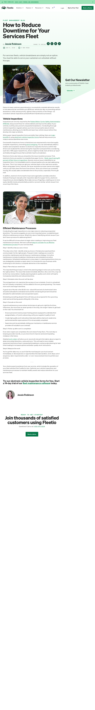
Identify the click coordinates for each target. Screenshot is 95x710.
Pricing (48, 8)
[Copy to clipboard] (59, 43)
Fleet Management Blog (14, 20)
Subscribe (70, 90)
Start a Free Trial (73, 8)
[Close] (93, 2)
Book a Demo (87, 8)
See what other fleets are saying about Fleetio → (43, 200)
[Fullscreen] (58, 221)
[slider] (26, 221)
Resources (38, 8)
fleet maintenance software (36, 383)
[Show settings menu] (51, 221)
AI (52, 8)
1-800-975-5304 (39, 426)
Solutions (19, 8)
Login (62, 8)
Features (28, 8)
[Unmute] (48, 221)
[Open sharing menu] (55, 221)
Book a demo (32, 434)
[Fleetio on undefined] (48, 43)
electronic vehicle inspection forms (27, 137)
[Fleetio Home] (7, 8)
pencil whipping (31, 144)
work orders (13, 339)
